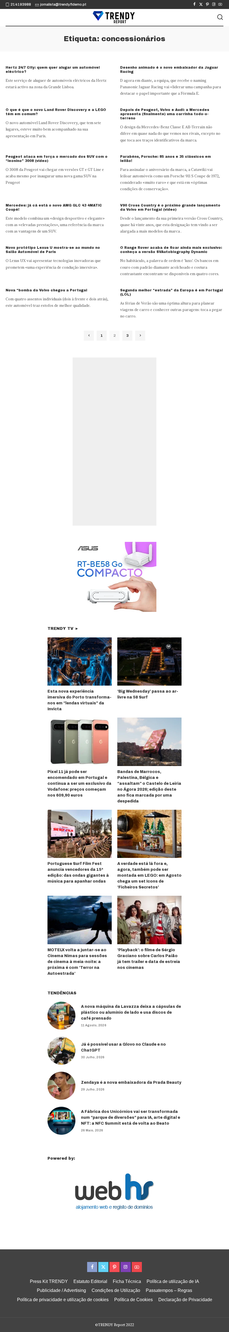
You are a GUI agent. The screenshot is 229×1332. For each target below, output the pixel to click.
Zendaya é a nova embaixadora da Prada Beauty (131, 1082)
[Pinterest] (207, 4)
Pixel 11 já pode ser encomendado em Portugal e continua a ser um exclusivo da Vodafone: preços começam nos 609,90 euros (79, 783)
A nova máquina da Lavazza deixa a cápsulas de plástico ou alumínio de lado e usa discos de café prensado (131, 1012)
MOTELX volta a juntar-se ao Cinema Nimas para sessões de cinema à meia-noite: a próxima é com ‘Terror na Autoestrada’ (77, 962)
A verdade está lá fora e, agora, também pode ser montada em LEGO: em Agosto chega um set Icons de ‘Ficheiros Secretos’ (149, 875)
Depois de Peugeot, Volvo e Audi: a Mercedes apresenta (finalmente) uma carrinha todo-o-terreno (164, 114)
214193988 (21, 4)
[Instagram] (214, 4)
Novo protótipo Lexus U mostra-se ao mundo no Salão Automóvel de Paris (53, 250)
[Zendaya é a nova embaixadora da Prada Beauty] (61, 1086)
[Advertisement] (114, 442)
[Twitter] (201, 4)
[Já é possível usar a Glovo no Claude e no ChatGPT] (61, 1051)
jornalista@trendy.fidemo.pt (63, 4)
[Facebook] (194, 4)
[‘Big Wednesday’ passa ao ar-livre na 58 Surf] (149, 661)
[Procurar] (220, 17)
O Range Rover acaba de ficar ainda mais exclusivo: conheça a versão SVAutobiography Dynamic (171, 250)
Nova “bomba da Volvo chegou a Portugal (46, 290)
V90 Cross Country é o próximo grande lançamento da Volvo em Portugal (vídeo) (170, 207)
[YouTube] (220, 4)
